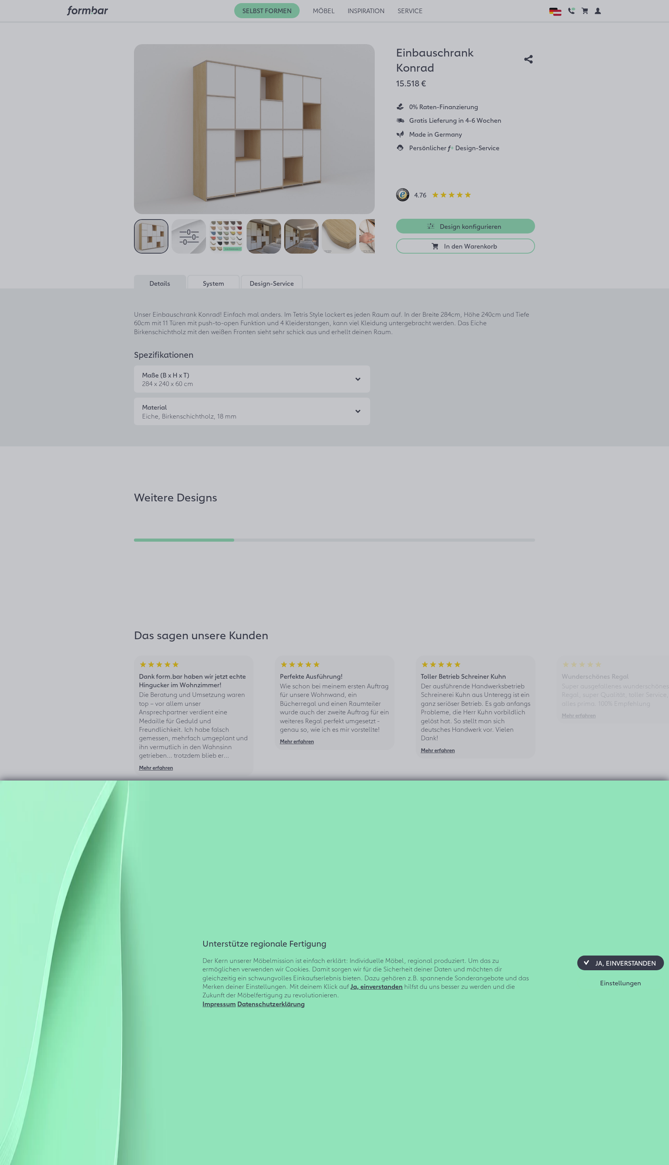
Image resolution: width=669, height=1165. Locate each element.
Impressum (219, 1003)
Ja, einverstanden (376, 986)
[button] (620, 963)
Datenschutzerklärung (271, 1003)
